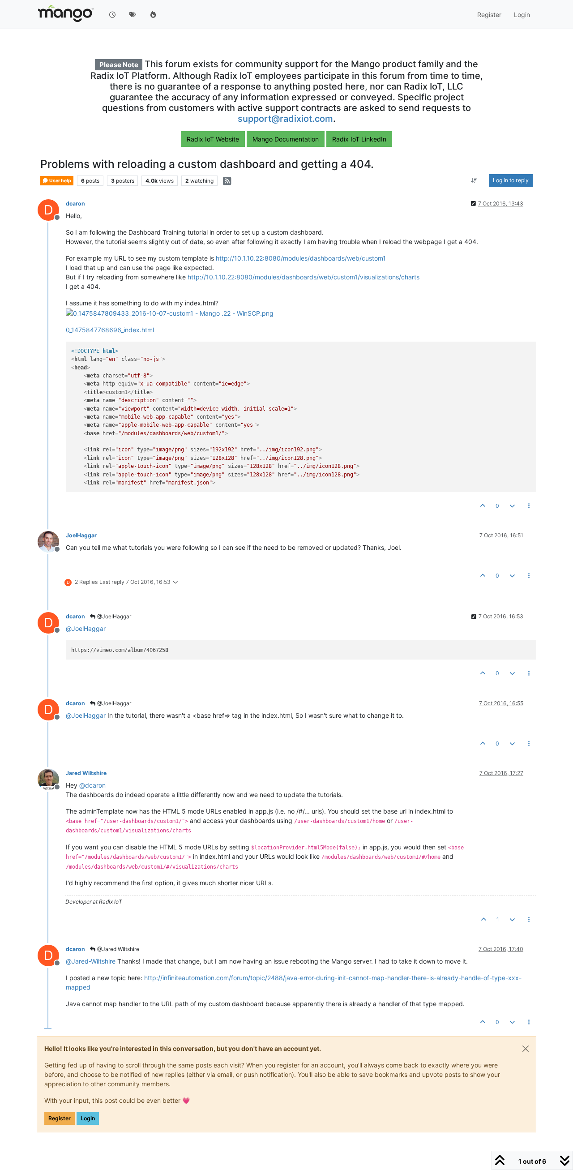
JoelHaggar (81, 535)
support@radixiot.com (285, 118)
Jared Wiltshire (86, 773)
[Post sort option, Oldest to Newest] (474, 181)
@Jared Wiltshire (117, 949)
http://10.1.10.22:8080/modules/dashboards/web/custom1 (301, 258)
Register (59, 1118)
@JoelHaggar (113, 616)
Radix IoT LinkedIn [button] (359, 139)
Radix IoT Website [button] (213, 139)
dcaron (75, 203)
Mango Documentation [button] (285, 139)
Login (88, 1118)
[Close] (525, 1049)
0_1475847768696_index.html (110, 330)
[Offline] (52, 541)
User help (59, 181)
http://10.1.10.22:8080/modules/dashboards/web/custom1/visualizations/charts (303, 277)
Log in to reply (511, 180)
